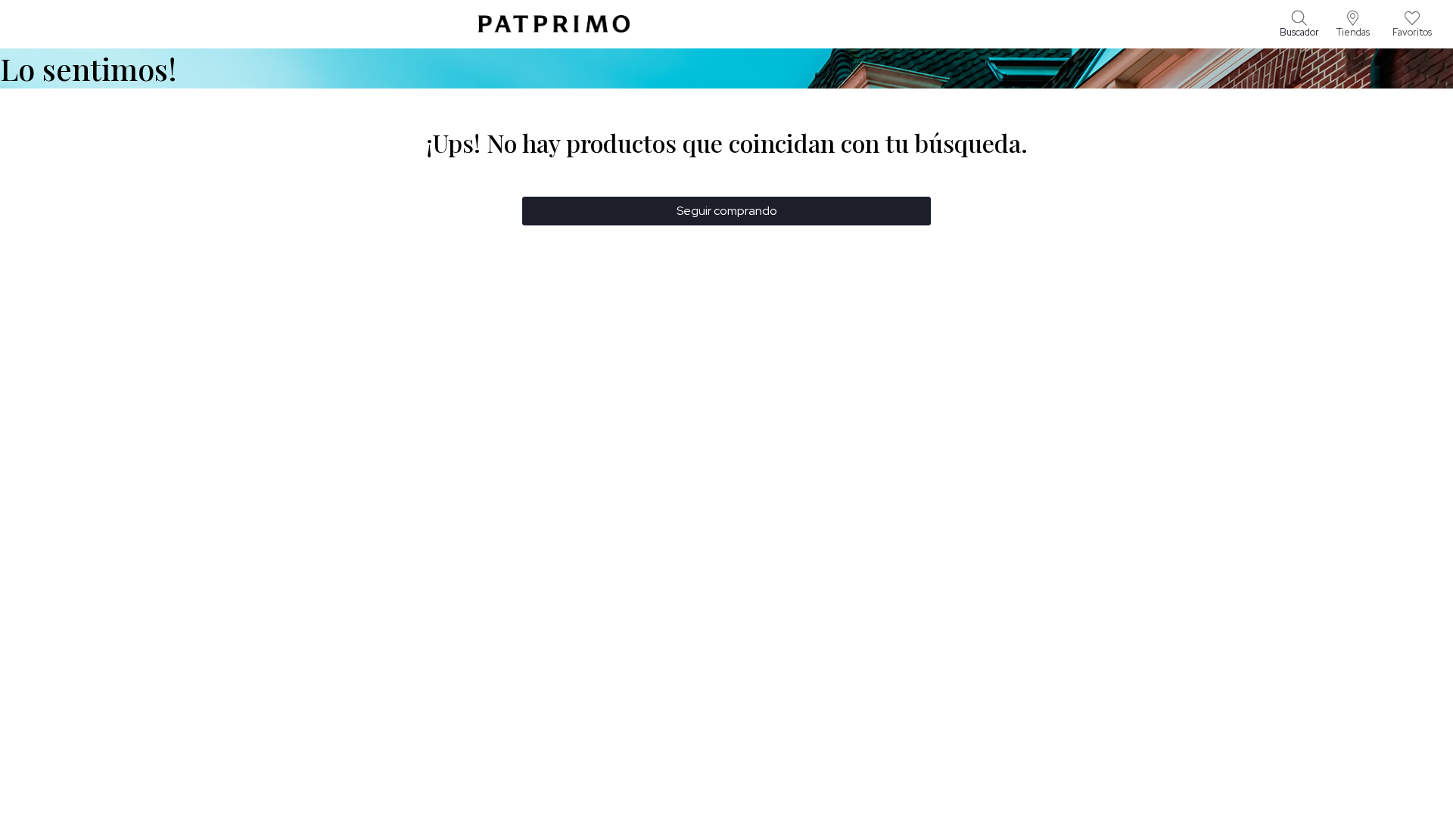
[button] (1353, 24)
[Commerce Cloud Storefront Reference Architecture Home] (554, 24)
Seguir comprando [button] (727, 211)
